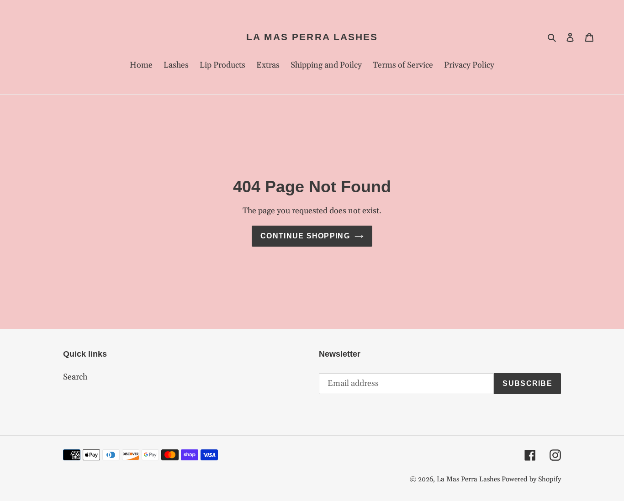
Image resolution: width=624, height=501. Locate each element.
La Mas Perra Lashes (312, 37)
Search (75, 377)
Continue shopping (305, 236)
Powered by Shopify (531, 479)
